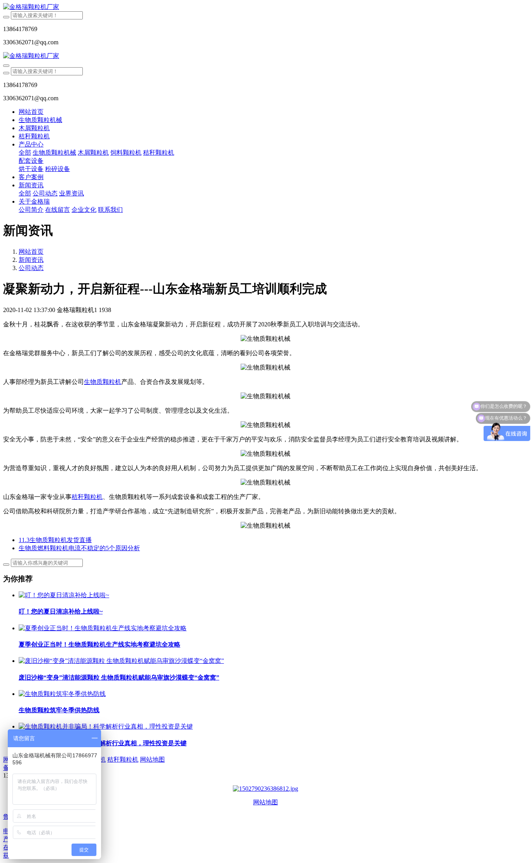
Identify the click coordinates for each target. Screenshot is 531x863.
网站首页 (31, 111)
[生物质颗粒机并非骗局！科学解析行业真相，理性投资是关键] (106, 726)
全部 (25, 152)
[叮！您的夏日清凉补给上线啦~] (64, 595)
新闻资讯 (31, 259)
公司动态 (31, 268)
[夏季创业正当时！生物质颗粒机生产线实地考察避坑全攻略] (103, 628)
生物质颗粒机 (102, 381)
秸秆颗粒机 (87, 496)
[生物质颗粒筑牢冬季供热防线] (62, 693)
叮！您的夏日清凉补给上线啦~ (61, 611)
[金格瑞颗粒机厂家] (265, 7)
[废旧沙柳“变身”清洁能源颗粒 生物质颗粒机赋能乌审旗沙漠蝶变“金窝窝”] (121, 660)
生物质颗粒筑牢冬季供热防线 (59, 710)
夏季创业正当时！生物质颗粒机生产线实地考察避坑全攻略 (99, 644)
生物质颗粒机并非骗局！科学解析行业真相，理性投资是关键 (103, 743)
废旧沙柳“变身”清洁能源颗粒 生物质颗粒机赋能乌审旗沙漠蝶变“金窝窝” (119, 677)
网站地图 (265, 802)
